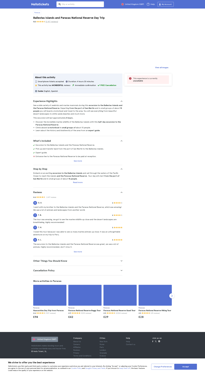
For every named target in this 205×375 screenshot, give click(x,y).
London (103, 350)
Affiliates (77, 347)
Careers (76, 344)
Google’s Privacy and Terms (95, 368)
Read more (78, 182)
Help (128, 342)
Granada (103, 353)
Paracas (37, 13)
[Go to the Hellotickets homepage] (40, 4)
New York (103, 342)
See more (78, 161)
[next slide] (171, 295)
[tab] (77, 101)
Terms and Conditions (82, 356)
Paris (102, 347)
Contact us (130, 344)
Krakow (103, 356)
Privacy (76, 353)
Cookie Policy (76, 368)
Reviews (76, 350)
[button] (77, 101)
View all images (161, 67)
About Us (77, 342)
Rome (102, 344)
